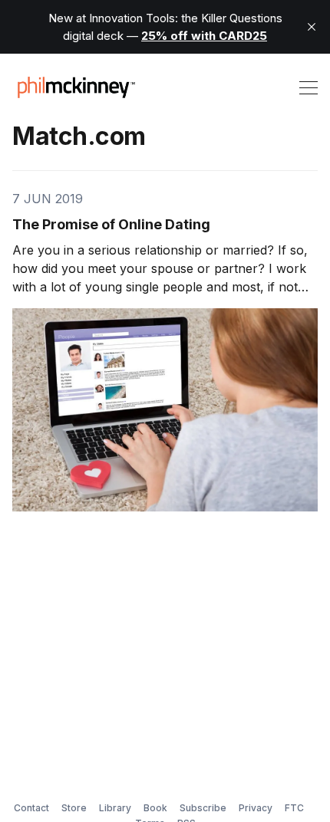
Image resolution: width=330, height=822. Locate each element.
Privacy (255, 808)
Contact (31, 808)
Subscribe (203, 808)
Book (155, 808)
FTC (294, 808)
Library (115, 808)
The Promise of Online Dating (111, 224)
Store (74, 808)
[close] (311, 27)
